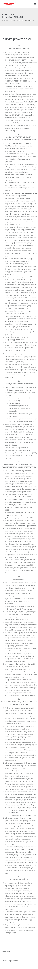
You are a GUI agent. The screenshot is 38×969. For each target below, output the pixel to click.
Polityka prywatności (10, 961)
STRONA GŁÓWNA (8, 20)
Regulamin (6, 951)
